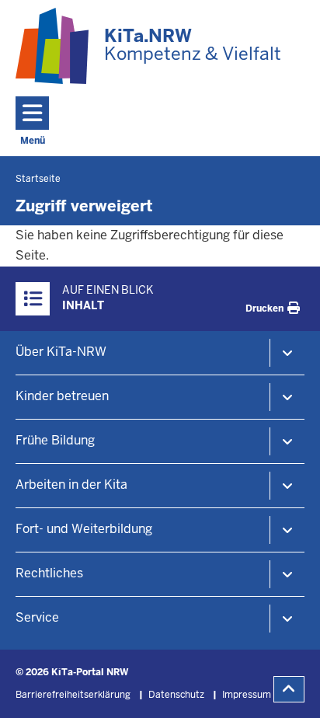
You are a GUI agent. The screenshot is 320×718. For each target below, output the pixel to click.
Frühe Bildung (55, 440)
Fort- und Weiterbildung (84, 529)
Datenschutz (176, 694)
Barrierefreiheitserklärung (73, 694)
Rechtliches (49, 573)
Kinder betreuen (62, 396)
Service (37, 617)
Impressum (246, 694)
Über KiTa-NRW (61, 351)
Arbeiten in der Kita (71, 484)
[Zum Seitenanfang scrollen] (288, 689)
